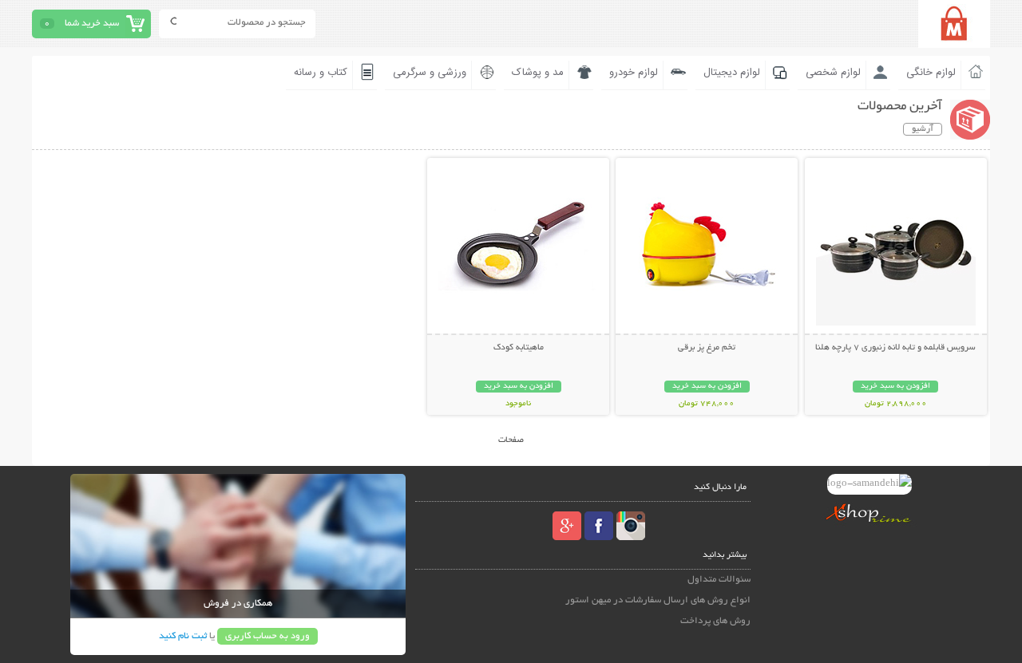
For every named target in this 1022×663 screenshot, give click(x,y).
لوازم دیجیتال (731, 72)
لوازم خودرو (633, 72)
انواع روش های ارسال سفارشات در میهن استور (658, 600)
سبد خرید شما (92, 23)
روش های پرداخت (715, 621)
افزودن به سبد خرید (895, 386)
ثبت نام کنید (183, 636)
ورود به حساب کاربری (267, 636)
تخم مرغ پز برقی (706, 348)
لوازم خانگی (931, 72)
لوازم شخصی (833, 72)
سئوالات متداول (719, 579)
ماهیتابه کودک (518, 348)
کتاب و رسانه (320, 72)
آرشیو (922, 129)
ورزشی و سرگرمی (429, 72)
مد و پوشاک (538, 72)
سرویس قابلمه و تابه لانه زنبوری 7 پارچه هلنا (895, 348)
